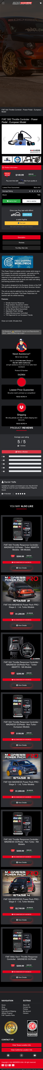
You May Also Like (21, 248)
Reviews (21, 242)
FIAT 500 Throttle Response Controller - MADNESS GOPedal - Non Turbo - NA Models (21, 841)
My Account (27, 1011)
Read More (20, 397)
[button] (38, 139)
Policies (25, 1009)
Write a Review (22, 452)
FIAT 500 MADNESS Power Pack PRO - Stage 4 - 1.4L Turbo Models (22, 900)
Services (4, 1009)
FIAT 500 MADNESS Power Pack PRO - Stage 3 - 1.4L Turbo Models (22, 783)
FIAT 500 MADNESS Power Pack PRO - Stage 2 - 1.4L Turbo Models (22, 605)
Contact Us (26, 1007)
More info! (37, 187)
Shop (3, 1007)
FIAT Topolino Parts (8, 1015)
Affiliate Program (7, 1013)
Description (21, 237)
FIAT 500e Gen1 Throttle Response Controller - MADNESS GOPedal (21, 957)
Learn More (27, 214)
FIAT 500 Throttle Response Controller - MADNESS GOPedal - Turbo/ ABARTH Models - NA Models (21, 547)
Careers (25, 1013)
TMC (38, 195)
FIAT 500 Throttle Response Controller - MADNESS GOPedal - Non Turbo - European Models (21, 724)
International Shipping (9, 1011)
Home (4, 1005)
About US (26, 1005)
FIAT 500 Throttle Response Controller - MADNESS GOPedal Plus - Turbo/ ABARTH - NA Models (21, 664)
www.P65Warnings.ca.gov (15, 333)
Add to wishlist (31, 201)
